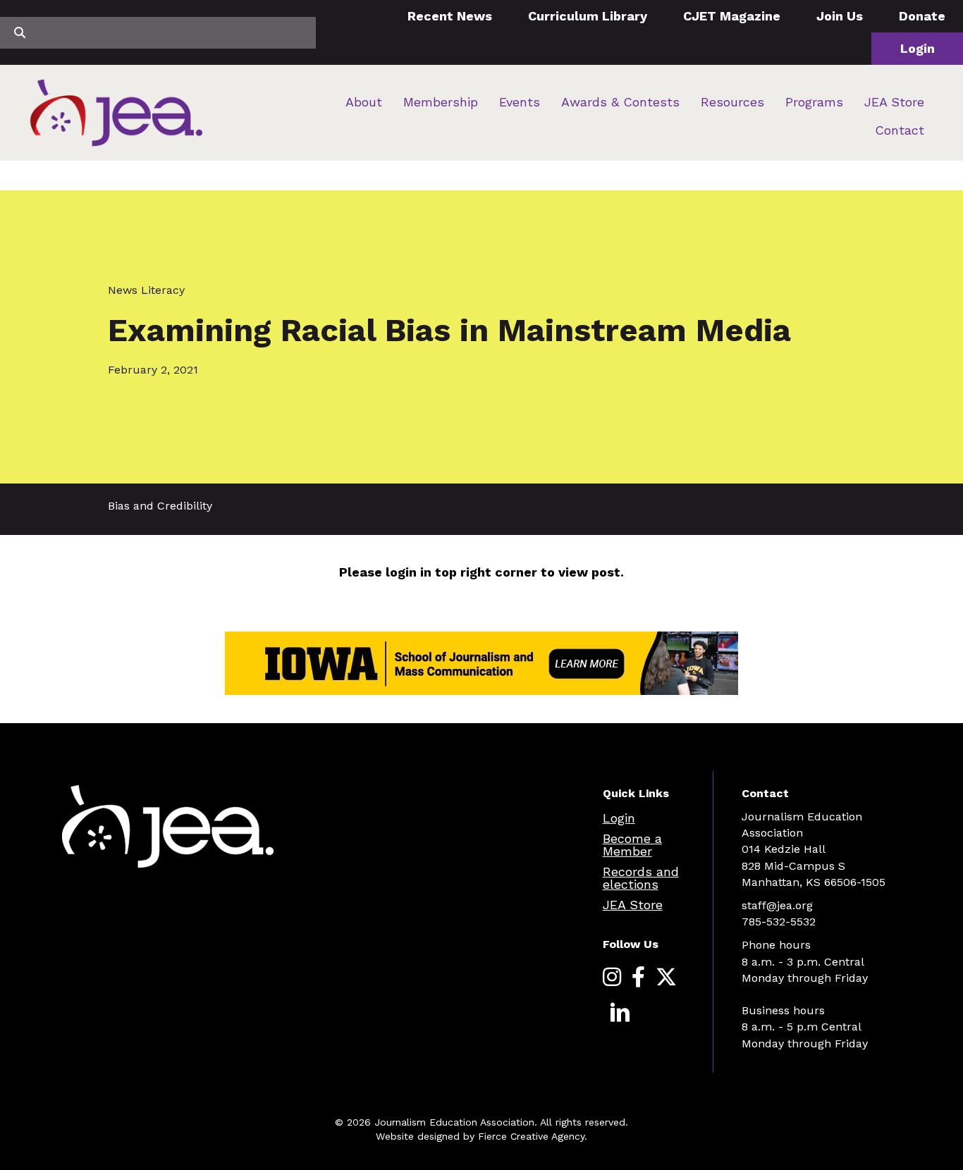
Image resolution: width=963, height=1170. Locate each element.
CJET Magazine (731, 15)
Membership (440, 101)
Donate (922, 15)
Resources (732, 101)
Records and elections (641, 878)
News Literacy (146, 290)
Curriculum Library (587, 15)
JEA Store (894, 101)
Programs (814, 101)
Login (917, 48)
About (363, 101)
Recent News (449, 15)
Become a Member (632, 844)
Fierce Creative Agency (531, 1136)
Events (519, 101)
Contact (899, 130)
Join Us (839, 15)
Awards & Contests (620, 101)
